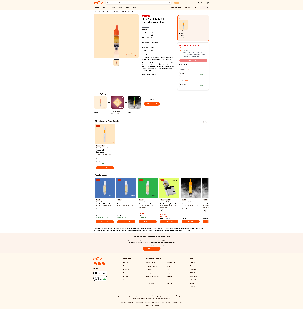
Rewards (192, 273)
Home (95, 11)
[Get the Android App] (105, 278)
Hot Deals (126, 262)
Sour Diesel (207, 204)
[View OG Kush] (134, 102)
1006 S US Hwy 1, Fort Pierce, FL (191, 48)
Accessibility (131, 302)
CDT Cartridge (154, 42)
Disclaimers (123, 302)
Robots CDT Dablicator (100, 151)
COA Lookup (171, 262)
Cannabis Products (151, 266)
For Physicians (150, 283)
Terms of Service (165, 302)
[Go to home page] (105, 258)
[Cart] (208, 3)
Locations (193, 269)
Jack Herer (186, 204)
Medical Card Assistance (151, 249)
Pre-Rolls (112, 7)
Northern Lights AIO (168, 204)
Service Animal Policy (177, 302)
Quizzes (169, 283)
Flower (104, 7)
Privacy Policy (140, 302)
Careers (192, 283)
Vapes (120, 7)
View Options (191, 221)
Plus (152, 37)
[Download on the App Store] (105, 273)
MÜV (152, 35)
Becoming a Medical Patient (153, 273)
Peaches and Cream (147, 204)
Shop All (125, 280)
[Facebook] (99, 263)
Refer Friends (193, 276)
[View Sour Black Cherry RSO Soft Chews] (117, 102)
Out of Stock (193, 60)
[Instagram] (103, 263)
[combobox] (137, 2)
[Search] (169, 3)
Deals (97, 7)
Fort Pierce (101, 11)
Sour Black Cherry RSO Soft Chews (116, 110)
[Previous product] (203, 121)
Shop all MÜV (145, 27)
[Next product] (206, 121)
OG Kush (130, 110)
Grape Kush (122, 204)
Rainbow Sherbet (103, 204)
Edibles (127, 7)
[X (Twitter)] (95, 263)
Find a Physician (150, 280)
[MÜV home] (99, 2)
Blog (168, 266)
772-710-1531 (186, 50)
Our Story (193, 262)
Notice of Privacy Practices (152, 302)
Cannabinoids (149, 269)
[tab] (116, 62)
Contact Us (193, 286)
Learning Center (150, 262)
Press (191, 266)
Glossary (170, 276)
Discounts (193, 279)
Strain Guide (171, 269)
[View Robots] (100, 102)
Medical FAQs (171, 280)
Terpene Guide (171, 273)
